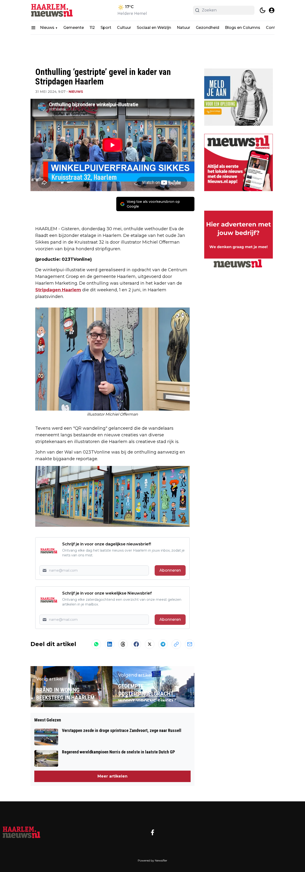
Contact (274, 27)
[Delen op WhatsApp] (96, 644)
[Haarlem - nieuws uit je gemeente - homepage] (51, 10)
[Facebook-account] (152, 832)
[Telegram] (163, 644)
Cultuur (124, 27)
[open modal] (271, 10)
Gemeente (73, 27)
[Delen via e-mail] (189, 644)
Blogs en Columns (242, 27)
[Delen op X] (149, 644)
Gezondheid (207, 27)
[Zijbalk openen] (33, 28)
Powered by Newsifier (152, 860)
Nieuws (47, 27)
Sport (106, 27)
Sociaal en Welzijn (154, 27)
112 (92, 27)
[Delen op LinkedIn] (109, 644)
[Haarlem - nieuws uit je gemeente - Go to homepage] (21, 832)
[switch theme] (262, 10)
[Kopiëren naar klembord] (176, 644)
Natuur (183, 27)
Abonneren (170, 570)
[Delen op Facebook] (136, 644)
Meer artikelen (112, 776)
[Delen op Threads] (123, 644)
